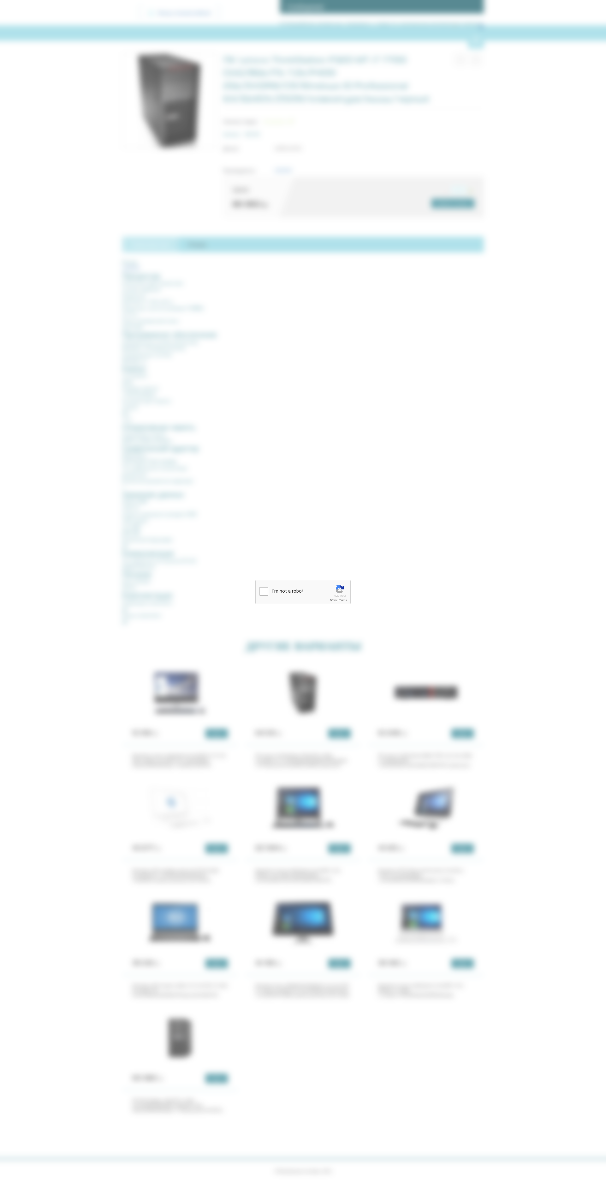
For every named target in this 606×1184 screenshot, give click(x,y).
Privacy (333, 600)
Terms (343, 600)
